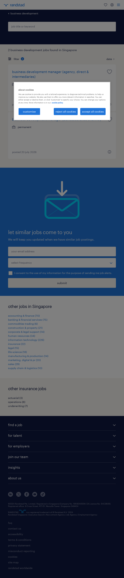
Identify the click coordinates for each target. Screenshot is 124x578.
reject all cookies (66, 111)
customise (29, 111)
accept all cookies (93, 111)
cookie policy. (57, 102)
